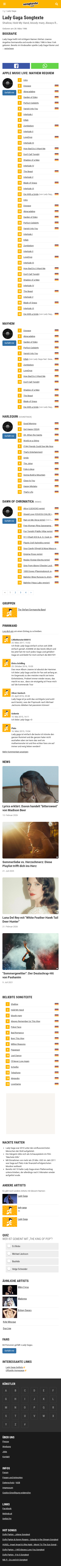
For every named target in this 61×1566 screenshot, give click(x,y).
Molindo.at (7, 1513)
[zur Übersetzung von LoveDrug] (57, 137)
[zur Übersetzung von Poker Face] (57, 1027)
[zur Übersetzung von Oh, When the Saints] (57, 435)
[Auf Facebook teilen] (16, 66)
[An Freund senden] (45, 66)
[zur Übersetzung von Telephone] (57, 1072)
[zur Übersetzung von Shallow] (57, 1004)
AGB (18, 1482)
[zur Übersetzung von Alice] (57, 508)
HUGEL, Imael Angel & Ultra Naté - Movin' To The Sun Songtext (30, 1544)
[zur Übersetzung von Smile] (57, 457)
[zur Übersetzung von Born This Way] (57, 1038)
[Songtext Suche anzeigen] (56, 4)
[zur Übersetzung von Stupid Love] (57, 514)
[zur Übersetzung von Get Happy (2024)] (57, 429)
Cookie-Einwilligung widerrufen (16, 1492)
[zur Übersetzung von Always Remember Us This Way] (57, 1021)
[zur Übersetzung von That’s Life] (57, 492)
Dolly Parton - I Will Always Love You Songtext (23, 1549)
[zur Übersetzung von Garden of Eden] (57, 97)
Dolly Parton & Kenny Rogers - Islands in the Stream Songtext (30, 1539)
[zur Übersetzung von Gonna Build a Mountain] (57, 475)
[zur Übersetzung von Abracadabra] (57, 91)
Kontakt (6, 1456)
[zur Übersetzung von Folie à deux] (57, 469)
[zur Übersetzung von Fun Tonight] (57, 531)
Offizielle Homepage (15, 1370)
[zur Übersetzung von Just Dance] (57, 1055)
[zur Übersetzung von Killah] (57, 359)
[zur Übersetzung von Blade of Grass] (57, 182)
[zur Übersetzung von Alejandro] (57, 1078)
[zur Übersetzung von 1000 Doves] (57, 571)
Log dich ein (8, 631)
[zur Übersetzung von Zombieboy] (57, 125)
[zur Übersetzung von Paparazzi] (57, 1049)
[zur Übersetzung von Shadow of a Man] (57, 160)
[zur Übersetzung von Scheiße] (57, 1067)
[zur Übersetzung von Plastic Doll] (57, 542)
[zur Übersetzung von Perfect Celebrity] (57, 103)
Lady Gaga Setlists (14, 1367)
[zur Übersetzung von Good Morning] (57, 423)
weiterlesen (9, 48)
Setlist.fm (6, 1518)
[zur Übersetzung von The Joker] (57, 463)
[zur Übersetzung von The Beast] (57, 171)
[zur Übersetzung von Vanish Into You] (57, 108)
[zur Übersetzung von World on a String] (57, 440)
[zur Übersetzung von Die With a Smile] (57, 194)
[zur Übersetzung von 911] (57, 537)
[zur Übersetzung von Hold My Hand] (57, 1010)
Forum (5, 1472)
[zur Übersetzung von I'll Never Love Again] (57, 1061)
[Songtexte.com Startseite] (30, 4)
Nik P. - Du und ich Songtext (14, 1559)
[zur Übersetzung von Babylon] (57, 577)
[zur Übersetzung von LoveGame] (57, 1084)
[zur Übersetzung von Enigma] (57, 554)
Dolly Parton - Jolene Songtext (16, 1534)
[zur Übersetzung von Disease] (57, 85)
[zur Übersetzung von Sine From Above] (57, 565)
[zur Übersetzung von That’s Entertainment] (57, 452)
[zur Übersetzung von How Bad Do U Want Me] (57, 148)
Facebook (7, 1508)
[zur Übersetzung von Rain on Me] (57, 520)
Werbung (6, 1446)
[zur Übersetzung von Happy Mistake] (57, 486)
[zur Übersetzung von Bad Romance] (57, 1032)
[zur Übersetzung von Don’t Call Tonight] (57, 154)
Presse (5, 1441)
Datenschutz (8, 1482)
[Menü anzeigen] (4, 4)
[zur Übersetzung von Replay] (57, 559)
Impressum (7, 1487)
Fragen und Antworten (12, 1477)
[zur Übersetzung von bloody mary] (57, 1015)
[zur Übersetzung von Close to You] (57, 480)
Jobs (4, 1451)
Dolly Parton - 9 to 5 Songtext (15, 1554)
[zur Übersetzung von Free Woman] (57, 525)
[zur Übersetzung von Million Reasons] (57, 1044)
